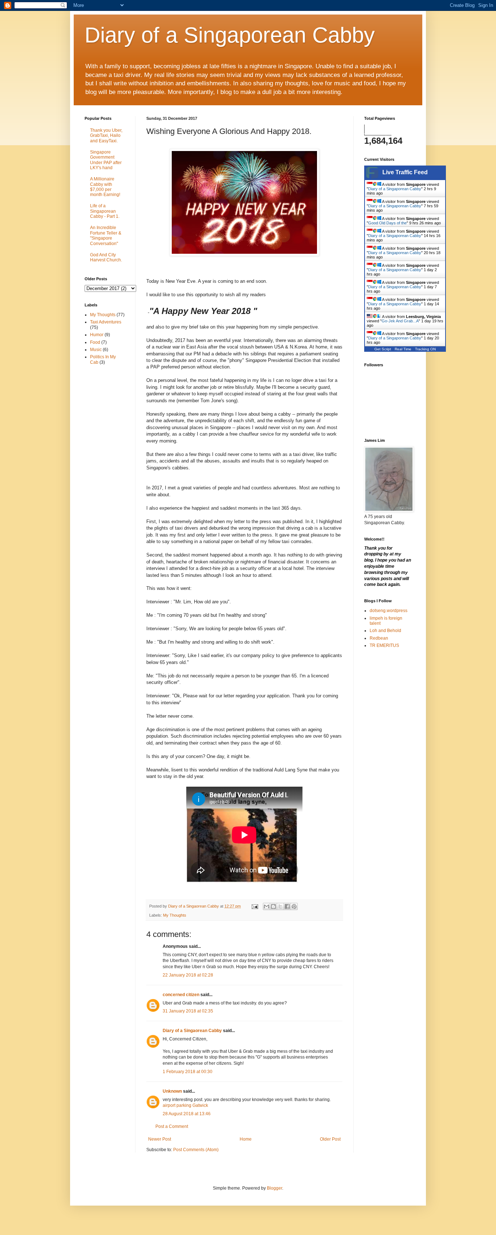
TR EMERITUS (384, 645)
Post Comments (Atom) (196, 1149)
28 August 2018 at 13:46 (187, 1113)
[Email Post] (254, 906)
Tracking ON (425, 349)
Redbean (379, 638)
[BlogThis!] (273, 906)
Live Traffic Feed (405, 172)
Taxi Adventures (105, 322)
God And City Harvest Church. (106, 257)
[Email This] (266, 906)
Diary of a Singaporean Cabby (230, 35)
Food (95, 342)
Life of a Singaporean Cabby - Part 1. (104, 211)
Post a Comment (171, 1126)
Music (96, 349)
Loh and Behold (385, 630)
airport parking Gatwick (185, 1105)
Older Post (330, 1139)
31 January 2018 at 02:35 (188, 1011)
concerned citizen (181, 994)
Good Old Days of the (387, 223)
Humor (96, 334)
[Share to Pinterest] (294, 906)
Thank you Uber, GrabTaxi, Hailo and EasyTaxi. (106, 135)
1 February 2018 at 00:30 (187, 1071)
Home (246, 1139)
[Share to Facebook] (287, 906)
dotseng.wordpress (388, 610)
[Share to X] (280, 906)
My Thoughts (174, 915)
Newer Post (159, 1139)
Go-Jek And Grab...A (400, 321)
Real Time (403, 349)
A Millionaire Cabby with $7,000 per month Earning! (105, 186)
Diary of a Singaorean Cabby (192, 1030)
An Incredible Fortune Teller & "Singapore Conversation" (105, 235)
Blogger (274, 1188)
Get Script (382, 349)
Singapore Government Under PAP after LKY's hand (106, 160)
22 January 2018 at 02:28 (188, 975)
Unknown (172, 1091)
